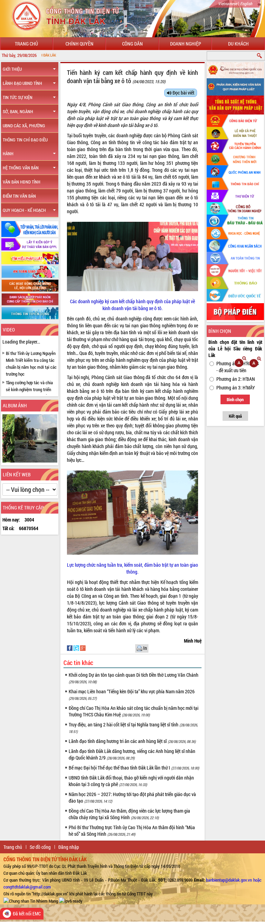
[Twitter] (76, 647)
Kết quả (235, 416)
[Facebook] (70, 647)
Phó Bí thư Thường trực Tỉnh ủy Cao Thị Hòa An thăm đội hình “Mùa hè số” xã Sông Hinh (132, 830)
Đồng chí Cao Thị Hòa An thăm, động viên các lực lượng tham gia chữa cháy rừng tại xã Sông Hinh (129, 814)
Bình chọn (235, 399)
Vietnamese (227, 3)
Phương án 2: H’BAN (235, 379)
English (246, 3)
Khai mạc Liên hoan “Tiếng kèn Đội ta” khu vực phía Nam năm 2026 (132, 694)
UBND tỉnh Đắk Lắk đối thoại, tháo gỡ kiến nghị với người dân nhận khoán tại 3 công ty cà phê (131, 780)
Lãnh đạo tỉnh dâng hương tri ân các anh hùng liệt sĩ (132, 741)
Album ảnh (15, 405)
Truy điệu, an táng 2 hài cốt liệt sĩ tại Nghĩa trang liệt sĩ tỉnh (133, 727)
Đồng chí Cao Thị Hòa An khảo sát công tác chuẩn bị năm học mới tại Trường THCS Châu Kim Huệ (133, 711)
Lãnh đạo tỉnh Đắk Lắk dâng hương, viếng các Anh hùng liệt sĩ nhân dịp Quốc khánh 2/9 (132, 754)
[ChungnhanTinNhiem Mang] (30, 900)
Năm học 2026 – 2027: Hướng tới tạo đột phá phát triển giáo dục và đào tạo (132, 797)
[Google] (83, 647)
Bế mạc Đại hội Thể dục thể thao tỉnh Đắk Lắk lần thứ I (134, 767)
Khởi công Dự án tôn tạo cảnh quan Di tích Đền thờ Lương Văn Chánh (133, 678)
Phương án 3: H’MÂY (235, 387)
